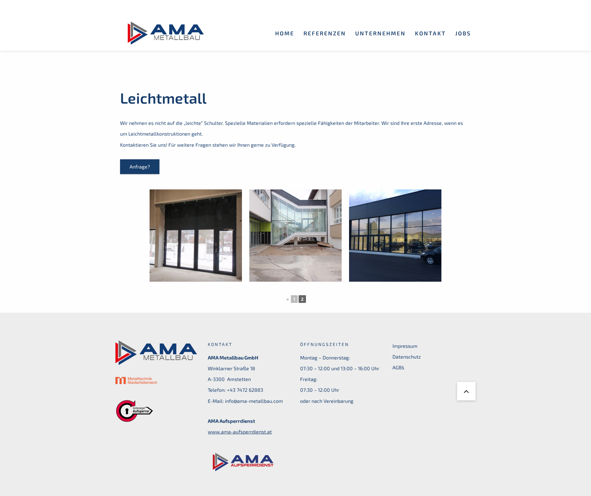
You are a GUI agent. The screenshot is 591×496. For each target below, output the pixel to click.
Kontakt (430, 33)
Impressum (404, 346)
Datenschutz (406, 356)
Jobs (463, 33)
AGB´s (398, 367)
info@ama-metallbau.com (254, 401)
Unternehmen (380, 33)
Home (284, 33)
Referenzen (325, 33)
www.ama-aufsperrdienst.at (240, 431)
